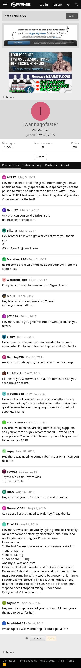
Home (70, 660)
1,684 (8, 147)
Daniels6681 (16, 508)
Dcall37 (12, 210)
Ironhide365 (16, 623)
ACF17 (11, 177)
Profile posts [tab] (10, 165)
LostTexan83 (16, 422)
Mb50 (11, 296)
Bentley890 (15, 357)
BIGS (10, 492)
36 (75, 147)
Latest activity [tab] (32, 165)
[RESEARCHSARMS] (40, 83)
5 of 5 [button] (51, 638)
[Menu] (5, 5)
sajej (10, 451)
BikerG (12, 230)
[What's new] (68, 4)
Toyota (12, 471)
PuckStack (14, 373)
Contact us (9, 660)
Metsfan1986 (16, 259)
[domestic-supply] (40, 62)
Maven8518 (15, 394)
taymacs (13, 603)
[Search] (76, 4)
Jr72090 (12, 316)
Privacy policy (47, 660)
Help (61, 660)
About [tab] (65, 165)
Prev (39, 638)
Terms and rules (27, 660)
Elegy (11, 337)
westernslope (17, 280)
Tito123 (12, 524)
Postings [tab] (51, 165)
